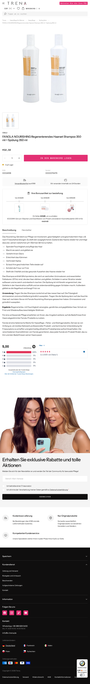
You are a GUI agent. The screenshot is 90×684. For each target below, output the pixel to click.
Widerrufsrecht (38, 677)
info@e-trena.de (9, 633)
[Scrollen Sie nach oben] (86, 680)
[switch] (82, 675)
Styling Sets (43, 20)
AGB (49, 677)
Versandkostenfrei (21, 183)
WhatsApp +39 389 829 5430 (15, 626)
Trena (4, 20)
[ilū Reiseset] (45, 208)
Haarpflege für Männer (17, 20)
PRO (73, 3)
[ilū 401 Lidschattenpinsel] (19, 208)
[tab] (9, 230)
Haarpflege (31, 20)
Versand (25, 677)
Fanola (4, 133)
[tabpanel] (45, 286)
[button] (3, 3)
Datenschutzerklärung (59, 490)
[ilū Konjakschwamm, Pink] (70, 208)
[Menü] (86, 660)
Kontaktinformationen (63, 677)
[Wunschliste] (18, 8)
